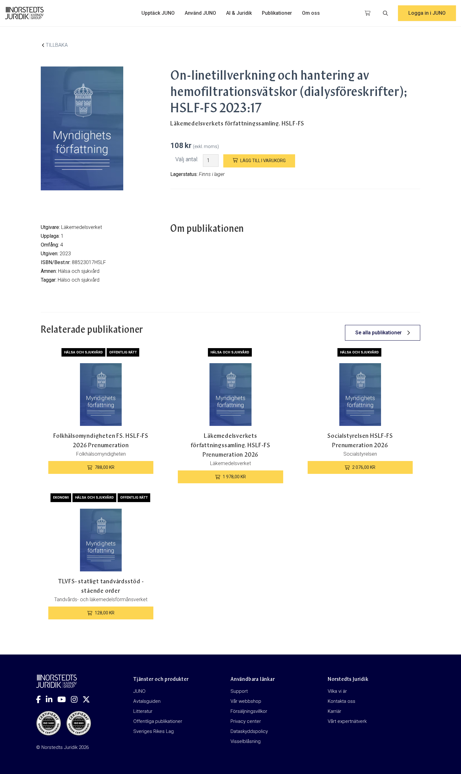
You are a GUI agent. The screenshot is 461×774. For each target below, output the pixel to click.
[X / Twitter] (88, 699)
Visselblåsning (245, 741)
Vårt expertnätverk (347, 721)
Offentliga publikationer (157, 721)
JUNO (139, 691)
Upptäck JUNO (158, 13)
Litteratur (142, 711)
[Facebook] (41, 699)
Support (239, 691)
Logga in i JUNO (427, 13)
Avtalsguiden (147, 701)
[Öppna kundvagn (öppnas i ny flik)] (367, 13)
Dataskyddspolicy (249, 731)
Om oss (311, 13)
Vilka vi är (337, 691)
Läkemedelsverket (81, 227)
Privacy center (245, 721)
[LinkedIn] (51, 699)
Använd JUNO (200, 13)
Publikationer (277, 13)
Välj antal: (186, 159)
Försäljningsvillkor (248, 711)
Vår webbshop (245, 701)
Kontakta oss (341, 701)
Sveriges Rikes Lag (153, 731)
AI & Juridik (239, 13)
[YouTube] (64, 699)
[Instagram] (76, 699)
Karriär (334, 711)
